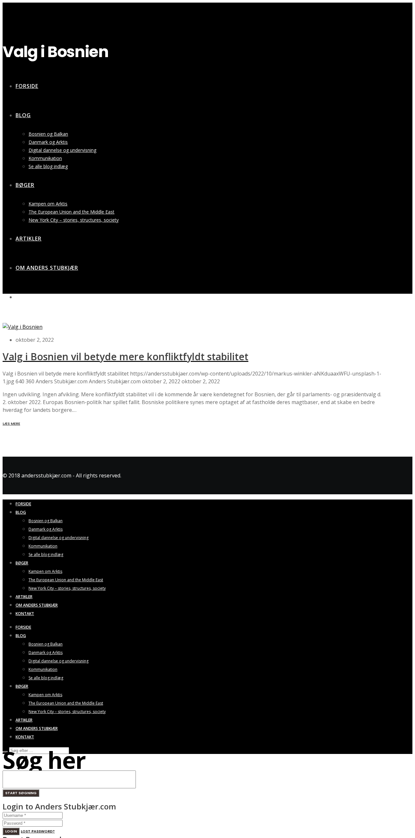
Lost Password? (38, 831)
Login (11, 831)
